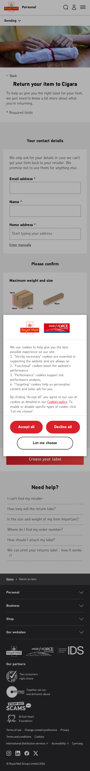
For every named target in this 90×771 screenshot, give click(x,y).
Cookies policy (57, 402)
